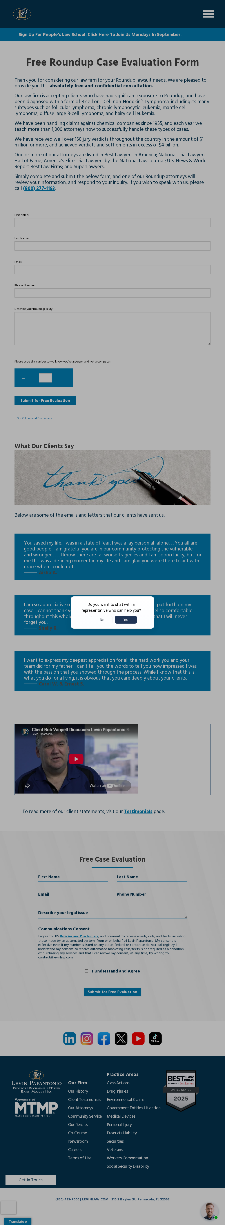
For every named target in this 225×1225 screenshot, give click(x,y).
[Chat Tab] (112, 612)
